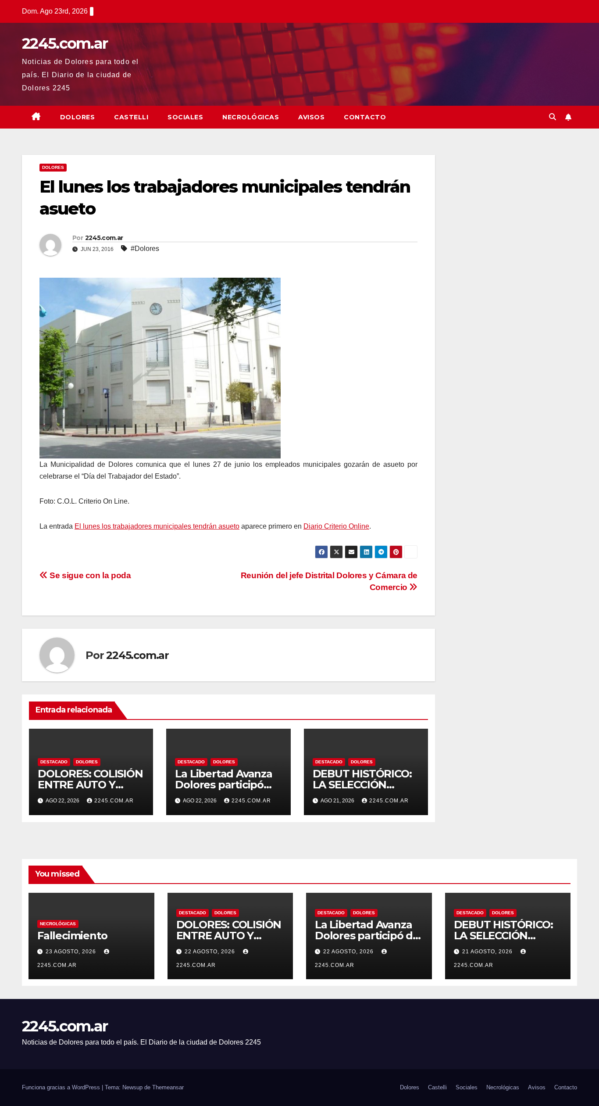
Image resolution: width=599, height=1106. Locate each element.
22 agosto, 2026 (211, 952)
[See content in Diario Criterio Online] (160, 367)
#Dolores (145, 248)
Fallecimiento (72, 935)
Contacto (365, 117)
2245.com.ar (64, 43)
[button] (552, 117)
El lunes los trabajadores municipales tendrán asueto (157, 526)
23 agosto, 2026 (72, 952)
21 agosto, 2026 (488, 952)
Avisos (311, 117)
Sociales (185, 117)
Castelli (131, 117)
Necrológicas (250, 117)
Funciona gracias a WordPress (62, 1087)
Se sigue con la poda (89, 575)
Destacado (54, 761)
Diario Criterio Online (336, 526)
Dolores (77, 117)
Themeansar (168, 1087)
